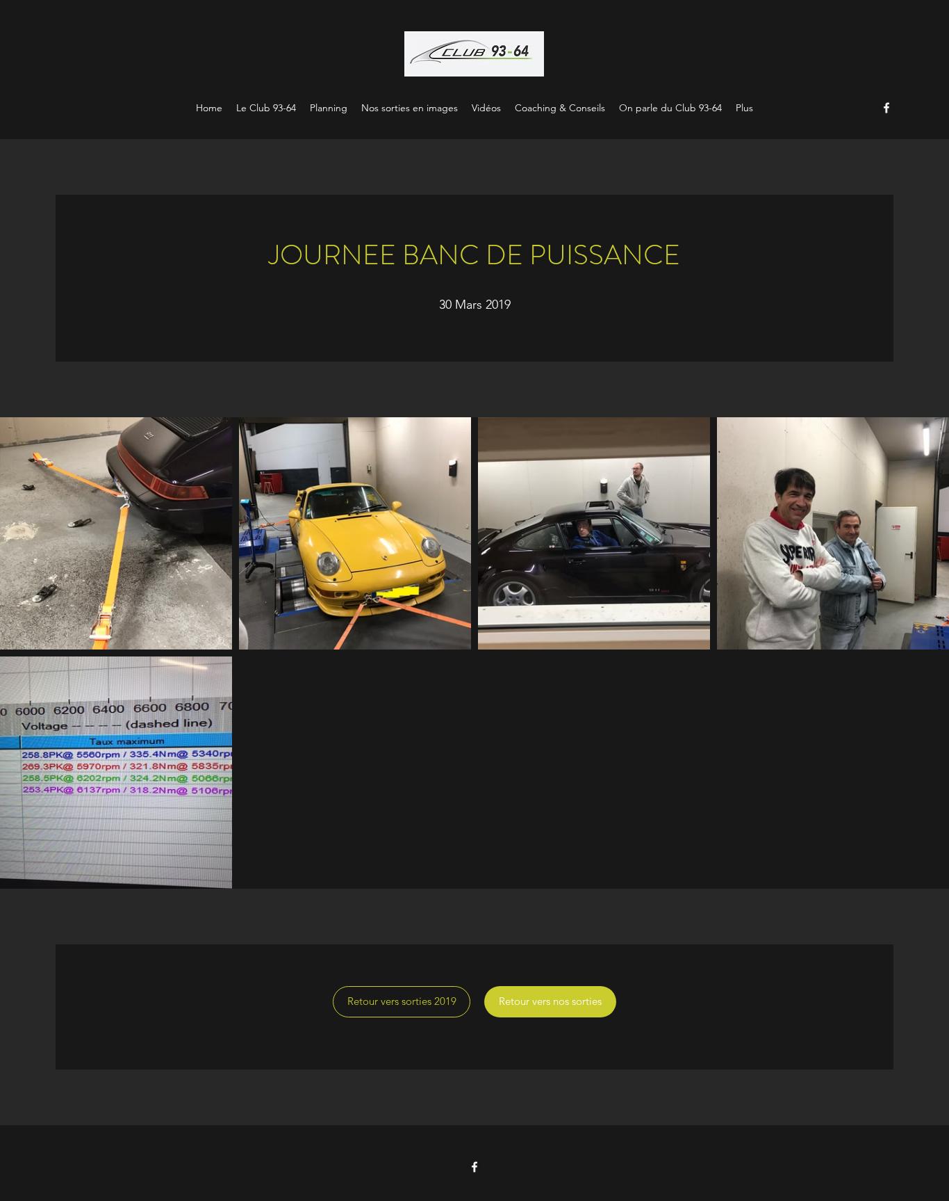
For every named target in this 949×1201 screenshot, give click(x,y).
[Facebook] (886, 108)
